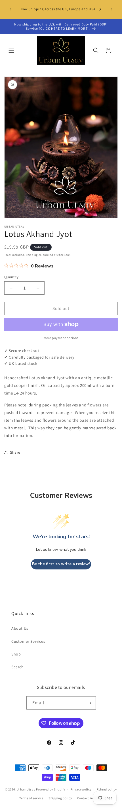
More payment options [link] (61, 338)
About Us (19, 628)
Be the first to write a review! (61, 564)
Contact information (92, 798)
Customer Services (28, 641)
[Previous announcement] (10, 9)
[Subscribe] (89, 703)
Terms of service (31, 798)
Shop (16, 654)
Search (17, 666)
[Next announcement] (111, 9)
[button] (11, 50)
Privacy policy (80, 789)
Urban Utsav (26, 789)
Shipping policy (60, 798)
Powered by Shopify (50, 789)
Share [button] (15, 452)
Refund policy (107, 789)
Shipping (32, 255)
